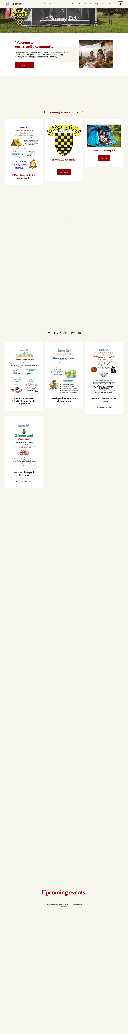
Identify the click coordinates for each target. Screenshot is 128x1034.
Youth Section (83, 4)
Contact (104, 4)
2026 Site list (63, 172)
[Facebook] (120, 3)
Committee (112, 4)
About (58, 4)
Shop (91, 4)
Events (46, 4)
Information (65, 4)
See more (103, 158)
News (52, 4)
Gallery (74, 4)
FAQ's (97, 4)
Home (39, 4)
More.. (24, 65)
